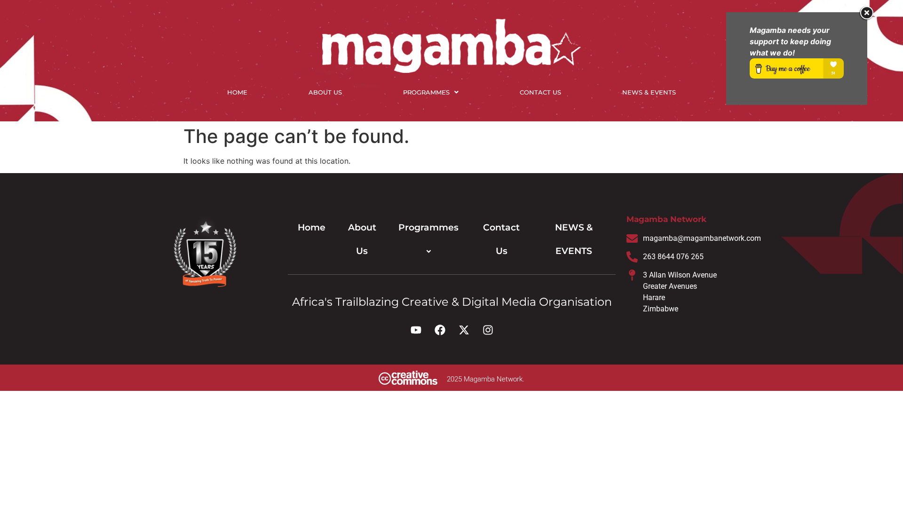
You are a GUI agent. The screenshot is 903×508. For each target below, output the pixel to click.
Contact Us (540, 92)
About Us (325, 92)
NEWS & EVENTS (649, 92)
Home (237, 92)
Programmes (426, 92)
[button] (431, 92)
